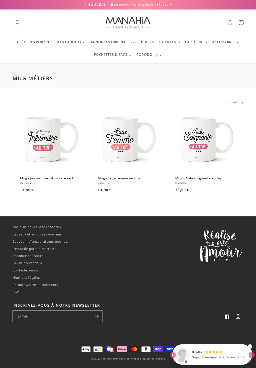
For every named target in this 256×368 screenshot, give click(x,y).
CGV (15, 291)
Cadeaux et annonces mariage (36, 234)
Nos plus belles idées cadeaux (36, 227)
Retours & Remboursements (35, 284)
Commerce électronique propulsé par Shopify (138, 358)
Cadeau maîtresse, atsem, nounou (40, 241)
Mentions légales (26, 277)
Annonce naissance (28, 255)
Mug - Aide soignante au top (198, 178)
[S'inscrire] (96, 316)
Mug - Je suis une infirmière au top (49, 178)
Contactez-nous (25, 270)
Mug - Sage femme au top (119, 178)
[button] (18, 22)
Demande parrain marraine (34, 248)
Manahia (105, 358)
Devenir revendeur (27, 263)
